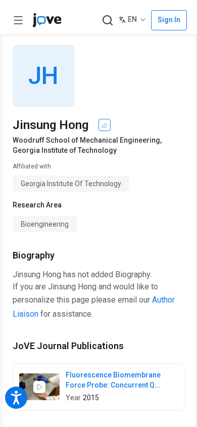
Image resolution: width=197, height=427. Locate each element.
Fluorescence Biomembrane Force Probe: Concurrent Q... (113, 380)
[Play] (39, 387)
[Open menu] (18, 20)
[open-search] (107, 20)
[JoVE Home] (47, 20)
